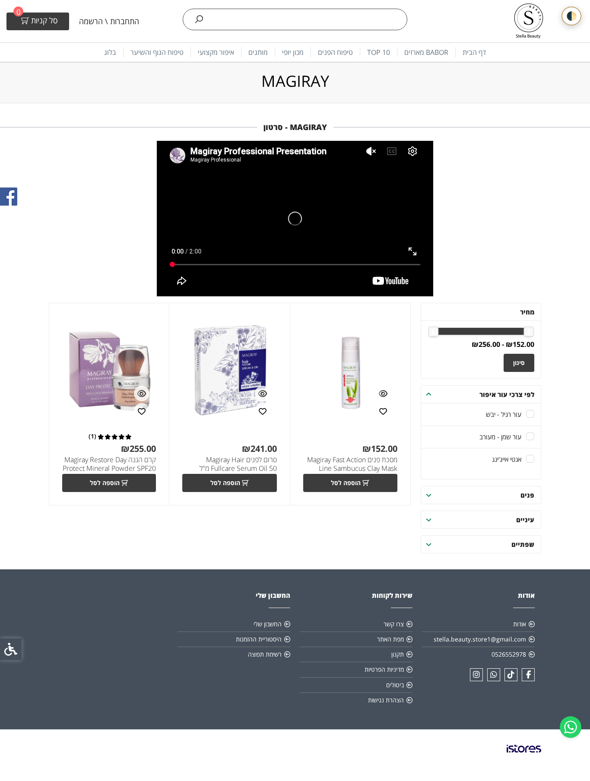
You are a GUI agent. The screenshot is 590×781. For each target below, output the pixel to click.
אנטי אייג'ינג (506, 459)
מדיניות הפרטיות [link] (384, 669)
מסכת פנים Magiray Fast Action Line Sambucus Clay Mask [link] (352, 464)
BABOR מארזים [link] (426, 52)
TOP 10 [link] (378, 52)
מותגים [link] (258, 52)
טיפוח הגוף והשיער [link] (157, 52)
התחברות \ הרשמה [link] (109, 21)
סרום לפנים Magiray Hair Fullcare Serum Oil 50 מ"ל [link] (238, 464)
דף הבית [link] (474, 52)
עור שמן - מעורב (500, 436)
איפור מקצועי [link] (216, 52)
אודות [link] (519, 624)
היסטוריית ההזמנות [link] (259, 639)
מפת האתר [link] (390, 639)
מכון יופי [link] (293, 52)
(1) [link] (92, 436)
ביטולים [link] (395, 685)
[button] (429, 394)
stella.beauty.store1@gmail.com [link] (480, 639)
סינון (519, 363)
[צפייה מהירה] (383, 393)
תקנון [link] (397, 654)
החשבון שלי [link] (268, 624)
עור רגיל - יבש (503, 414)
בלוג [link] (110, 52)
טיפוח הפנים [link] (335, 52)
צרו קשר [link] (394, 624)
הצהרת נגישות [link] (386, 700)
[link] (570, 727)
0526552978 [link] (509, 654)
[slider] (529, 332)
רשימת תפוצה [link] (265, 654)
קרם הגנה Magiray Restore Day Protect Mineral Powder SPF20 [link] (109, 464)
